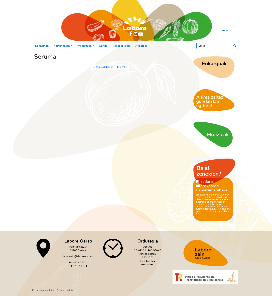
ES (227, 30)
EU (223, 30)
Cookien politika (65, 290)
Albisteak (141, 46)
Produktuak (84, 46)
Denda (103, 46)
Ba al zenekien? (209, 171)
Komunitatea (62, 46)
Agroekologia (121, 46)
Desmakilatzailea (104, 67)
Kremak (121, 67)
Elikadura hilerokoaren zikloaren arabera (211, 186)
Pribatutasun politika (43, 290)
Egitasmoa (42, 46)
